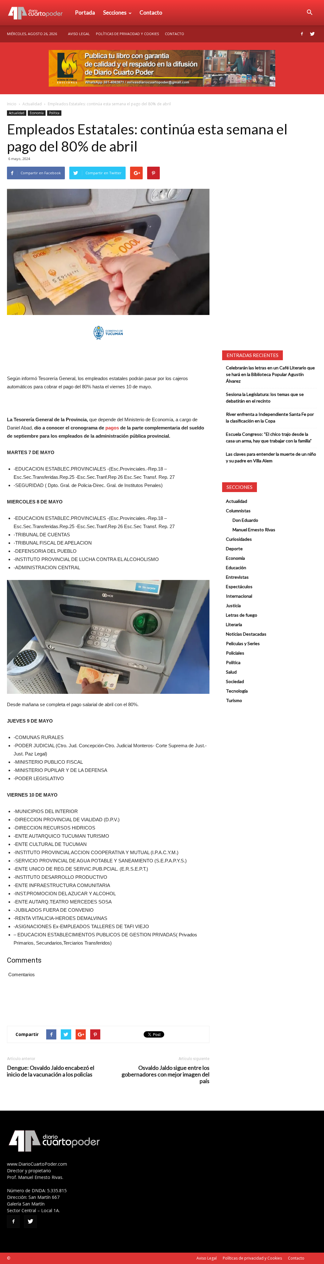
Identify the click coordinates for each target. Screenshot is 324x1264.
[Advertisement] (108, 358)
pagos (112, 427)
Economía (37, 113)
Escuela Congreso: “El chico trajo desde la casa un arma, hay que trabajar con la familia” (269, 437)
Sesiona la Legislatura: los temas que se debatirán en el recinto (265, 398)
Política (54, 113)
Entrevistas (237, 577)
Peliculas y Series (243, 643)
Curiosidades (239, 539)
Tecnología (237, 691)
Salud (231, 672)
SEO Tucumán (23, 1258)
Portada (85, 12)
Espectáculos (239, 586)
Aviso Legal (79, 33)
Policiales (235, 653)
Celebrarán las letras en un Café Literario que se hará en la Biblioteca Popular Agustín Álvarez (270, 374)
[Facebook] (302, 33)
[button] (309, 12)
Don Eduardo (245, 520)
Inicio (11, 104)
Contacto (151, 12)
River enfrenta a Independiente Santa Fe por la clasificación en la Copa (270, 417)
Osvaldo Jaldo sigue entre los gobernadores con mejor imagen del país (165, 1074)
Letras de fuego (241, 615)
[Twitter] (312, 33)
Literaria (234, 624)
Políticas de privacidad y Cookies (127, 33)
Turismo (234, 700)
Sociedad (235, 681)
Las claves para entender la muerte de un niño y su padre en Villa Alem (271, 457)
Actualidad (32, 104)
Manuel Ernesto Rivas (254, 529)
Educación (236, 567)
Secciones (115, 12)
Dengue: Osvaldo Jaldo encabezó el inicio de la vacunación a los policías (50, 1071)
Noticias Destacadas (246, 634)
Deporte (234, 548)
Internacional (239, 596)
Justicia (233, 605)
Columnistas (238, 510)
